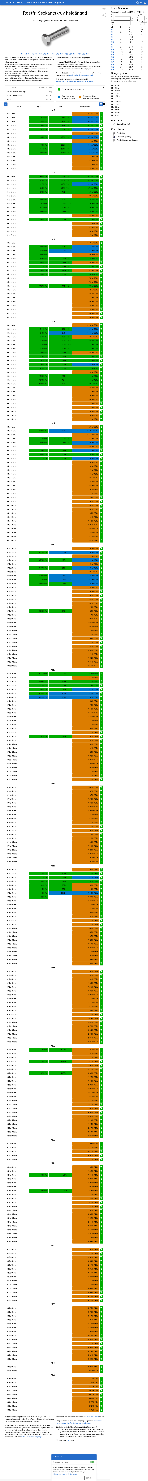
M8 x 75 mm (11, 493)
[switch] (50, 92)
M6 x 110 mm (11, 415)
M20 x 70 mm (11, 1081)
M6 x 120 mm (11, 419)
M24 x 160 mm (12, 1230)
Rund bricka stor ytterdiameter (80, 1423)
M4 (112, 32)
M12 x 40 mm (11, 697)
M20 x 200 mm (12, 1136)
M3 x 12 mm (11, 129)
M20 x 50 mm (11, 1065)
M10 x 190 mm (12, 662)
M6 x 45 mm (11, 372)
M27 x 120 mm (12, 1288)
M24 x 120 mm (12, 1214)
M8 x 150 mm (11, 525)
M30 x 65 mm (11, 1320)
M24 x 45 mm (11, 1171)
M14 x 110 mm (12, 846)
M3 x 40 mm (11, 161)
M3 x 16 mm (11, 137)
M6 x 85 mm (11, 403)
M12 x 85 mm (11, 732)
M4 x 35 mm (11, 208)
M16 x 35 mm (11, 881)
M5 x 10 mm (11, 247)
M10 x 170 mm (12, 658)
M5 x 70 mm (11, 309)
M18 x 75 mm (11, 1006)
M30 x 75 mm (11, 1328)
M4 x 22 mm (11, 196)
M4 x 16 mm (11, 188)
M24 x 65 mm (11, 1187)
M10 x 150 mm (12, 650)
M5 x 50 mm (11, 294)
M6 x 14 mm (11, 337)
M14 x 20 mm (11, 787)
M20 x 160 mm (12, 1124)
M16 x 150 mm (12, 948)
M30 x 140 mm (12, 1355)
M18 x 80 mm (11, 1010)
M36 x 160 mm (12, 1410)
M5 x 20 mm (11, 266)
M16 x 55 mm (11, 897)
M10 (112, 42)
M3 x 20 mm (11, 145)
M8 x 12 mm (11, 435)
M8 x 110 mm (11, 509)
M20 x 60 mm (11, 1073)
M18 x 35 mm (11, 975)
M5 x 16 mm (11, 258)
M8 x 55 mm (11, 478)
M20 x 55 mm (11, 1069)
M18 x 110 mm (12, 1026)
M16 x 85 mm (11, 920)
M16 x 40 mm (11, 885)
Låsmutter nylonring (63, 1423)
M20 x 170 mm (12, 1128)
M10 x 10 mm (11, 548)
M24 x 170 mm (12, 1234)
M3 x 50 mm (11, 168)
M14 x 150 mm (12, 862)
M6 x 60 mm (11, 384)
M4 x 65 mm (11, 231)
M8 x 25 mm (11, 454)
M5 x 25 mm (11, 274)
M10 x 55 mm (11, 599)
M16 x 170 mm (12, 956)
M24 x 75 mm (11, 1194)
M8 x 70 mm (11, 490)
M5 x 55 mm (11, 298)
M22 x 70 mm (11, 1147)
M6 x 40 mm (11, 368)
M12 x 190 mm (12, 775)
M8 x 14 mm (11, 439)
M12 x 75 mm (11, 724)
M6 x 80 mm (11, 399)
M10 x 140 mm (12, 646)
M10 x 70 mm (11, 611)
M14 (112, 47)
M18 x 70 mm (11, 1003)
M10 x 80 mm (11, 619)
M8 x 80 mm (11, 497)
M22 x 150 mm (12, 1159)
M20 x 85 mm (11, 1093)
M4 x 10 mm (11, 180)
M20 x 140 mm (12, 1116)
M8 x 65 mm (11, 486)
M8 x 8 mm (11, 427)
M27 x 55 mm (11, 1253)
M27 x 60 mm (11, 1257)
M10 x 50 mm (11, 595)
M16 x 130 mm (12, 940)
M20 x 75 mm (11, 1085)
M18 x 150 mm (12, 1042)
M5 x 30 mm (11, 278)
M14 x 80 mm (11, 834)
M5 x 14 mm (11, 255)
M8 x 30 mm (11, 458)
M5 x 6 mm (11, 243)
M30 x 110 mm (12, 1343)
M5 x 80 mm (11, 317)
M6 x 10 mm (11, 329)
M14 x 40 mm (11, 803)
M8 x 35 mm (11, 462)
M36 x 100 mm (12, 1386)
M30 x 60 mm (11, 1316)
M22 (112, 57)
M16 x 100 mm (12, 928)
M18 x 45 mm (11, 983)
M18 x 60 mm (11, 995)
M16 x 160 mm (12, 952)
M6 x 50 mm (11, 376)
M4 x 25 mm (11, 200)
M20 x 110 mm (12, 1104)
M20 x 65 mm (11, 1077)
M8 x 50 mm (11, 474)
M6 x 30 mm (11, 360)
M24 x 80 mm (11, 1198)
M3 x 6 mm (11, 117)
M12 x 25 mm (11, 685)
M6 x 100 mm (11, 411)
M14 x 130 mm (12, 854)
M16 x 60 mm (11, 901)
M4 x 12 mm (11, 184)
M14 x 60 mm (11, 818)
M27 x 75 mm (11, 1269)
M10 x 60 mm (11, 603)
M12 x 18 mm (11, 677)
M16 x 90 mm (11, 924)
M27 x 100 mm (12, 1281)
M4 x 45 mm (11, 215)
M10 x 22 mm (11, 572)
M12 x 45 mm (11, 701)
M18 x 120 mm (12, 1030)
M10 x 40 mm (11, 587)
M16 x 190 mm (12, 959)
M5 (112, 34)
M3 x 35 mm (11, 157)
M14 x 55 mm (11, 815)
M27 (112, 62)
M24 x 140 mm (12, 1222)
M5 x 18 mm (11, 262)
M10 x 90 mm (11, 627)
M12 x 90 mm (11, 736)
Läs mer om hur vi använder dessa (65, 1474)
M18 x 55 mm (11, 991)
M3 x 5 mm (11, 114)
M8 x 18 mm (11, 446)
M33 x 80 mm (11, 1367)
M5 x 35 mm (11, 282)
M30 (112, 64)
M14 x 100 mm (12, 842)
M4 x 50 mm (11, 219)
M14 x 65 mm (11, 822)
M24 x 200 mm (12, 1241)
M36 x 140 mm (12, 1402)
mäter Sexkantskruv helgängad (31, 1437)
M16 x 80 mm (11, 916)
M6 (112, 37)
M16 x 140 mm (12, 944)
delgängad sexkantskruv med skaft (81, 75)
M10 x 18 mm (11, 564)
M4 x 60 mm (11, 227)
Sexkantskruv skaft (92, 1417)
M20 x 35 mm (11, 1053)
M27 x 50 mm (11, 1249)
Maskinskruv (30, 2)
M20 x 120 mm (12, 1108)
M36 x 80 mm (11, 1379)
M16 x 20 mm (11, 869)
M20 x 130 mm (12, 1112)
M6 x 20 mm (11, 349)
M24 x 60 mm (11, 1183)
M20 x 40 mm (11, 1057)
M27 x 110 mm (12, 1285)
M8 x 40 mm (11, 466)
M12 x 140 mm (12, 760)
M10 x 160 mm (12, 654)
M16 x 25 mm (11, 873)
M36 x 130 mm (12, 1398)
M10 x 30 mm (11, 580)
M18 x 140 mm (12, 1038)
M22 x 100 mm (12, 1155)
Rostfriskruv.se (14, 2)
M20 (112, 54)
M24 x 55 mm (11, 1179)
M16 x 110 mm (12, 932)
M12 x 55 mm (11, 709)
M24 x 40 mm (11, 1167)
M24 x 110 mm (12, 1210)
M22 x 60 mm (11, 1144)
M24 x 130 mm (12, 1218)
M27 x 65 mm (11, 1261)
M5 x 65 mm (11, 305)
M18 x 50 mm (11, 987)
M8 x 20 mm (11, 450)
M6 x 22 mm (11, 352)
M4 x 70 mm (11, 235)
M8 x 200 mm (11, 540)
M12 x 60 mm (11, 713)
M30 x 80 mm (11, 1332)
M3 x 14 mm (11, 133)
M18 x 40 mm (11, 979)
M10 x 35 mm (11, 584)
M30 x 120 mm (12, 1347)
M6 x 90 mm (11, 407)
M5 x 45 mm (11, 290)
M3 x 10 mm (11, 125)
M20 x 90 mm (11, 1097)
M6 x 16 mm (11, 341)
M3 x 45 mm (11, 164)
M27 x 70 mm (11, 1265)
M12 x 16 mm (11, 674)
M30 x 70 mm (11, 1324)
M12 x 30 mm (11, 689)
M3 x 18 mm (11, 141)
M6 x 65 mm (11, 388)
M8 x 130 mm (11, 517)
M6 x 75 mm (11, 396)
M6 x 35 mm (11, 364)
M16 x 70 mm (11, 909)
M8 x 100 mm (11, 505)
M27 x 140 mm (12, 1296)
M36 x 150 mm (12, 1406)
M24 (112, 59)
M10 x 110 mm (12, 634)
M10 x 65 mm (11, 607)
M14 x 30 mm (11, 795)
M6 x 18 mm (11, 345)
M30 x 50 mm (11, 1308)
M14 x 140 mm (12, 858)
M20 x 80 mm (11, 1089)
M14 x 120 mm (12, 850)
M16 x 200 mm (12, 963)
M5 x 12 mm (11, 251)
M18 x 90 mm (11, 1018)
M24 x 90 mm (11, 1202)
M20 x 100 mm (12, 1100)
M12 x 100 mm (12, 744)
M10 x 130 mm (12, 642)
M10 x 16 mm (11, 560)
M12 (112, 44)
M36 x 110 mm (12, 1390)
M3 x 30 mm (11, 153)
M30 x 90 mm (11, 1335)
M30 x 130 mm (12, 1351)
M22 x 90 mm (11, 1151)
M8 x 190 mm (11, 537)
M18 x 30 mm (11, 971)
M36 (112, 69)
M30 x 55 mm (11, 1312)
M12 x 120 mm (12, 752)
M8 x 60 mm (11, 482)
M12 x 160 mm (12, 768)
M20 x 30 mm (11, 1050)
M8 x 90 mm (11, 501)
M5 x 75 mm (11, 313)
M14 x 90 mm (11, 838)
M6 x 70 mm (11, 392)
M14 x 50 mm (11, 811)
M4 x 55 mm (11, 223)
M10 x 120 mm (12, 638)
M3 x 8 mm (11, 121)
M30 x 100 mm (12, 1339)
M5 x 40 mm (11, 286)
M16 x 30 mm (11, 877)
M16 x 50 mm (11, 893)
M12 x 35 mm (11, 693)
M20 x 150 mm (12, 1120)
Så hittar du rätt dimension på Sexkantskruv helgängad (74, 81)
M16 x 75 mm (11, 912)
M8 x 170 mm (11, 533)
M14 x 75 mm (11, 830)
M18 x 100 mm (12, 1022)
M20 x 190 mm (12, 1132)
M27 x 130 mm (12, 1292)
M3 (112, 29)
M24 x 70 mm (11, 1191)
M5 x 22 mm (11, 270)
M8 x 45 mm (11, 470)
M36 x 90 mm (11, 1382)
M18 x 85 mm (11, 1014)
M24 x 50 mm (11, 1175)
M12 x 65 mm (11, 717)
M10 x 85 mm (11, 623)
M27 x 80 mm (11, 1273)
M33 (112, 67)
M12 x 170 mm (12, 771)
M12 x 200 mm (12, 779)
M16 (112, 49)
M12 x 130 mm (12, 756)
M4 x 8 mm (11, 176)
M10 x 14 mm (11, 556)
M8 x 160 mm (11, 529)
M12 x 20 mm (11, 681)
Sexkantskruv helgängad (52, 2)
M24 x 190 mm (12, 1238)
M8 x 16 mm (11, 443)
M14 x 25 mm (11, 791)
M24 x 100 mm (12, 1206)
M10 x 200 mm (12, 666)
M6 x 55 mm (11, 380)
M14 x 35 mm (11, 799)
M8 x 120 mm (11, 513)
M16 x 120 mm (12, 936)
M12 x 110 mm (12, 748)
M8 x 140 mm (11, 521)
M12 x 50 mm (11, 705)
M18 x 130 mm (12, 1034)
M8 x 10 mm (11, 431)
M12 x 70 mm (11, 721)
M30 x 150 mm (12, 1359)
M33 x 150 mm (12, 1371)
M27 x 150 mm (12, 1300)
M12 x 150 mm (12, 764)
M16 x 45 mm (11, 889)
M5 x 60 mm (11, 302)
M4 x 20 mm (11, 192)
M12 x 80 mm (11, 728)
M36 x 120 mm (12, 1394)
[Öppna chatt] (137, 3)
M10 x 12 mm (11, 552)
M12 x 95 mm (11, 740)
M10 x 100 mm (12, 630)
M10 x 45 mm (11, 591)
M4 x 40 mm (11, 211)
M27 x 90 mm (11, 1277)
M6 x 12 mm (11, 333)
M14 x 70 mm (11, 826)
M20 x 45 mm (11, 1061)
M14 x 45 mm (11, 807)
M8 (112, 39)
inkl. (68, 1440)
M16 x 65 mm (11, 905)
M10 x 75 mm (11, 615)
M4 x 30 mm (11, 204)
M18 (112, 52)
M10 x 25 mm (11, 576)
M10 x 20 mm (11, 568)
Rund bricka (98, 1421)
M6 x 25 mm (11, 356)
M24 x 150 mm (12, 1226)
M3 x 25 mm (11, 149)
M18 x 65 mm (11, 999)
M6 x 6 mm (11, 325)
